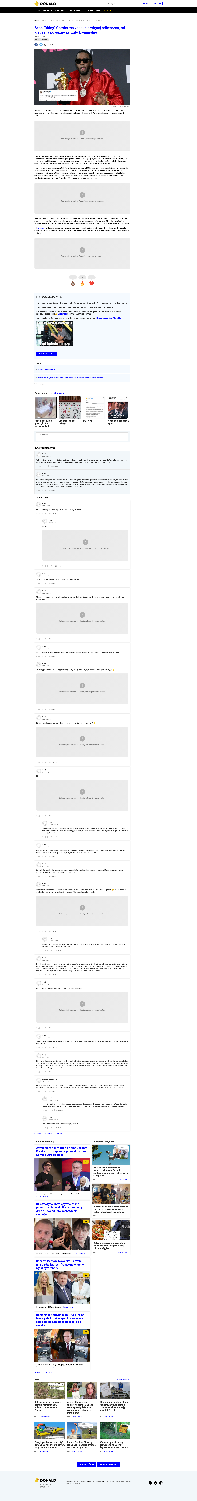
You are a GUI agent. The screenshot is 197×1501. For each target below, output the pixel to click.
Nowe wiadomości (123, 1379)
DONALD (36, 20)
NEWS (38, 10)
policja (37, 40)
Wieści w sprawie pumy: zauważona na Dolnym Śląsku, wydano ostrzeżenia (114, 1445)
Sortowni (59, 393)
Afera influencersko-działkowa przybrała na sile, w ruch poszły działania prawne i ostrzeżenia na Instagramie (81, 1407)
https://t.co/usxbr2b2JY (45, 369)
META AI (87, 421)
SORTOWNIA (47, 10)
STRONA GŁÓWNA (87, 1464)
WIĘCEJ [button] (106, 10)
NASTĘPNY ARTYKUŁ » (108, 1464)
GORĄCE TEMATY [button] (74, 10)
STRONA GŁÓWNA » (46, 354)
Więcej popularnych (43, 1372)
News (68, 1481)
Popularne (84, 1481)
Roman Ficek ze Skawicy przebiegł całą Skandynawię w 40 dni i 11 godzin (81, 1445)
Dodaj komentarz (43, 434)
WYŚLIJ (50, 44)
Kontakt (112, 1481)
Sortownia (62, 314)
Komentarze (75, 1481)
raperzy (45, 40)
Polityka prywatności (73, 1484)
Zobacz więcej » (42, 1196)
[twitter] (41, 44)
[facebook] (36, 44)
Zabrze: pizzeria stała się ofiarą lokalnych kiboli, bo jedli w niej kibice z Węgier (109, 1246)
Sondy (106, 1481)
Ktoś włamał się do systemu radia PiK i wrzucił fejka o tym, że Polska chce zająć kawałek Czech (114, 1406)
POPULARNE (89, 10)
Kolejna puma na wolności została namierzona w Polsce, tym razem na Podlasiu (47, 1406)
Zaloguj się (144, 3)
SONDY (98, 10)
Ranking (91, 1481)
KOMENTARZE (60, 10)
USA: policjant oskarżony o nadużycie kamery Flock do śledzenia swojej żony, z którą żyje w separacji (110, 1171)
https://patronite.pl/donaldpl (108, 318)
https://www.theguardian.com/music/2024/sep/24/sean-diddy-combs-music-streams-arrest (69, 378)
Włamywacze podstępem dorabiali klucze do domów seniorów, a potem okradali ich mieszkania (110, 1209)
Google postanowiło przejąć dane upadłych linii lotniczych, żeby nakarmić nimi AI (49, 1445)
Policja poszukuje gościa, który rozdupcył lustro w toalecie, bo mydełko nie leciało (45, 426)
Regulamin (129, 1481)
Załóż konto (157, 3)
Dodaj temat (120, 1481)
